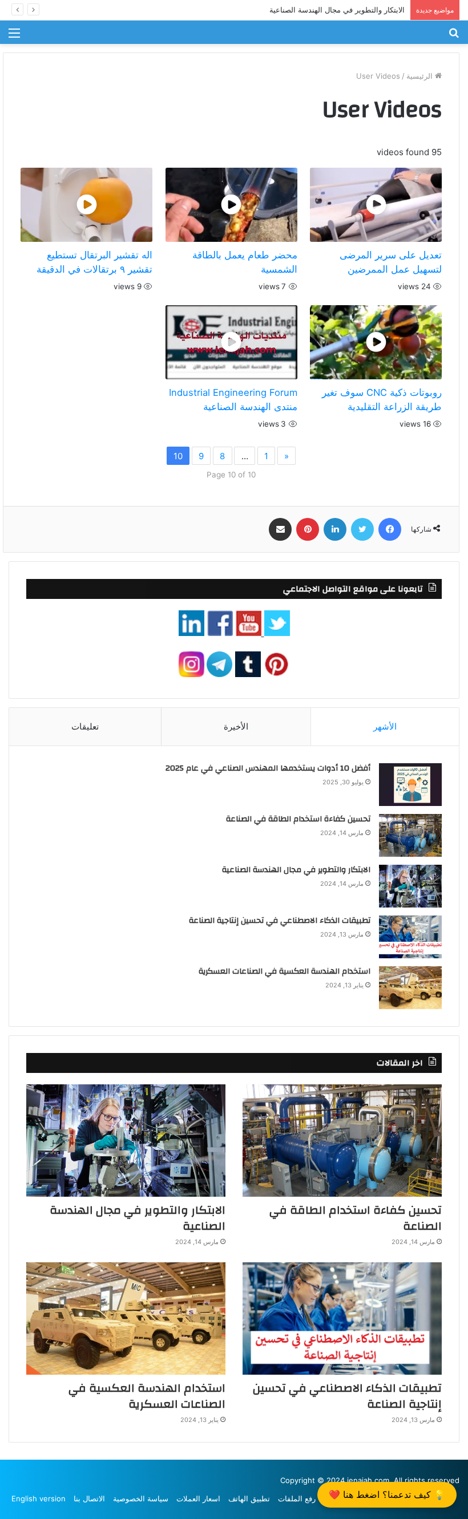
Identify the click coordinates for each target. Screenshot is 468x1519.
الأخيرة (236, 726)
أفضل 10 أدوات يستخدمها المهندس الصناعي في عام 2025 (268, 768)
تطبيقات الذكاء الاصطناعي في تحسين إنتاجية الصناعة (279, 920)
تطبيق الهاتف (249, 1498)
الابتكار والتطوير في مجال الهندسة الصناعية (337, 9)
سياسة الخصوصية (140, 1498)
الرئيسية (420, 75)
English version (38, 1498)
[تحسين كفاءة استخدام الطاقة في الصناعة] (410, 835)
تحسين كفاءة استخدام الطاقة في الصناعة (298, 819)
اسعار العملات (198, 1498)
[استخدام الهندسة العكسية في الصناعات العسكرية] (410, 987)
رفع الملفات (297, 1498)
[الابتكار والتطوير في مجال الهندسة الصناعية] (410, 886)
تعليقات (85, 726)
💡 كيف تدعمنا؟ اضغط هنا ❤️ (387, 1494)
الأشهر (385, 726)
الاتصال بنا (89, 1498)
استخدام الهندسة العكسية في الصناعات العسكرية (284, 971)
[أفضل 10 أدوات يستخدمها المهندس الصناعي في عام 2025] (410, 784)
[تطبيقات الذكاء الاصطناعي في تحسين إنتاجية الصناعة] (410, 937)
